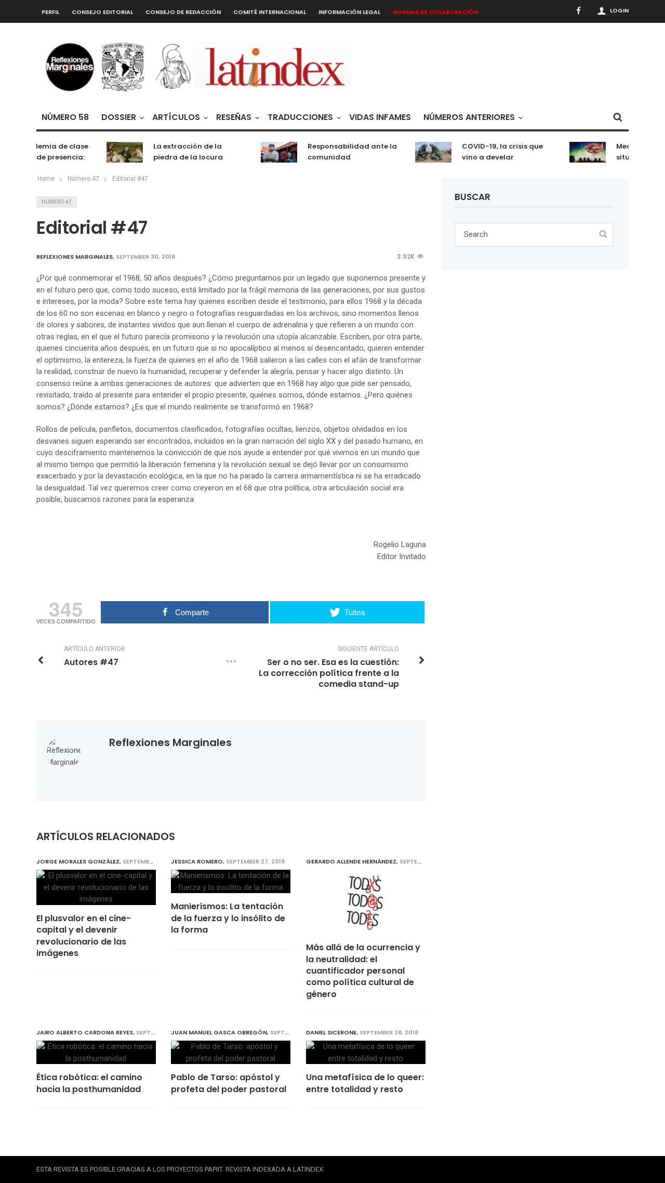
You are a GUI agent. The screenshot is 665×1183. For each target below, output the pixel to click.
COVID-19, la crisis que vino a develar (494, 151)
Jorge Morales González (77, 861)
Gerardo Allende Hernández (351, 861)
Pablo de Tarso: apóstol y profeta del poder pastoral (228, 1083)
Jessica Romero (197, 861)
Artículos (176, 117)
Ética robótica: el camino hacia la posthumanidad (89, 1083)
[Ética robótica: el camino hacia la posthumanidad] (96, 1052)
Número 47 (57, 202)
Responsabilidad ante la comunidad (344, 151)
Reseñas (233, 117)
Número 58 (65, 117)
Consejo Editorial (102, 12)
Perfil (50, 12)
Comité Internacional (269, 12)
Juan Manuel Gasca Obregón (219, 1032)
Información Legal (349, 12)
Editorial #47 (130, 178)
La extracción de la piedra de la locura (180, 151)
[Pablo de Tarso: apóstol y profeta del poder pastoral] (230, 1052)
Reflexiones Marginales (170, 742)
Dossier (118, 117)
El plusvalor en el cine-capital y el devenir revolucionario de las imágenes (83, 936)
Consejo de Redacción (183, 12)
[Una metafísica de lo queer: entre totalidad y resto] (365, 1052)
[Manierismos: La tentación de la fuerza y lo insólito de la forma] (230, 881)
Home (46, 178)
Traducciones (300, 117)
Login (619, 10)
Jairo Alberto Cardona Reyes (84, 1032)
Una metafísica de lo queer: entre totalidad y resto (365, 1083)
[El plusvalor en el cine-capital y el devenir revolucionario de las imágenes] (96, 887)
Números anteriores (469, 117)
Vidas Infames (380, 117)
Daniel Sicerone (331, 1032)
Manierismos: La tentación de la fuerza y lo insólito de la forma (228, 918)
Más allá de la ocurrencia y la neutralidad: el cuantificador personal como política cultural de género (363, 971)
